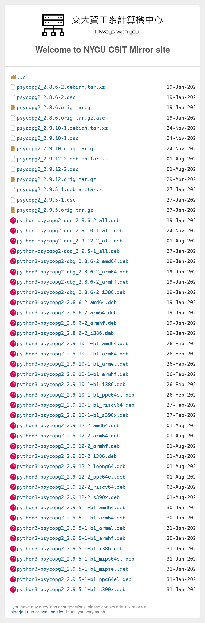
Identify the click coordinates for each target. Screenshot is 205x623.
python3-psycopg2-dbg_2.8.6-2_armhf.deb (72, 282)
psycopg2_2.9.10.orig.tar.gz (56, 149)
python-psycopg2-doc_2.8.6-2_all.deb (68, 220)
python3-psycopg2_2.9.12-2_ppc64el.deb (71, 477)
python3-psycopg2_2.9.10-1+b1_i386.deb (71, 384)
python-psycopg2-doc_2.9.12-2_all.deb (70, 241)
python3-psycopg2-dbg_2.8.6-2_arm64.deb (72, 272)
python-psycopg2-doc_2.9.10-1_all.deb (70, 231)
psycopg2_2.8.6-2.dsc (46, 97)
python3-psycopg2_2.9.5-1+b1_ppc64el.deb (74, 579)
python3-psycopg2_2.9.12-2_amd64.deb (68, 425)
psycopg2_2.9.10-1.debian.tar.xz (62, 128)
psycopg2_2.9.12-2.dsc (47, 169)
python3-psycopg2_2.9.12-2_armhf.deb (68, 446)
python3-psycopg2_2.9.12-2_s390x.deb (68, 497)
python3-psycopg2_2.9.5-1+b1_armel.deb (71, 528)
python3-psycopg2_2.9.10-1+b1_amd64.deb (72, 343)
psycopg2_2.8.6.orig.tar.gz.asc (61, 118)
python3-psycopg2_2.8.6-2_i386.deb (65, 333)
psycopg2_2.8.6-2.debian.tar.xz (61, 87)
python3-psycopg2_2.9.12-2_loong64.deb (71, 466)
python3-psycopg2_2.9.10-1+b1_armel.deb (72, 364)
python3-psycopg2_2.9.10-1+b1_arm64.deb (72, 354)
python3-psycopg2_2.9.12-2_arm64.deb (68, 436)
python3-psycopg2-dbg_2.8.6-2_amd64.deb (72, 261)
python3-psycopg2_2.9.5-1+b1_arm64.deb (71, 518)
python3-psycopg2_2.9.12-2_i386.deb (67, 456)
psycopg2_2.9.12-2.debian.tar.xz (62, 159)
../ (21, 77)
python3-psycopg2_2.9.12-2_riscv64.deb (71, 487)
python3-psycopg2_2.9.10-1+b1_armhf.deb (72, 374)
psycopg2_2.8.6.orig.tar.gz (55, 107)
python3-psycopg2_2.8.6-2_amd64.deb (67, 302)
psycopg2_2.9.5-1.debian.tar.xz (61, 189)
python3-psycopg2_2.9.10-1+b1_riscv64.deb (75, 405)
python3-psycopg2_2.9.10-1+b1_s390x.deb (72, 415)
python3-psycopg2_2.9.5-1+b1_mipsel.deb (72, 569)
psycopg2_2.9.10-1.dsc (47, 138)
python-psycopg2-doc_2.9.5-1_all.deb (68, 251)
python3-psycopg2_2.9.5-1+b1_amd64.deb (71, 507)
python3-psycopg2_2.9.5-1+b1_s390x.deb (71, 589)
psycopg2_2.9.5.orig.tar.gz (55, 210)
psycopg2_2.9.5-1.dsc (46, 200)
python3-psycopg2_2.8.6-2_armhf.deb (67, 323)
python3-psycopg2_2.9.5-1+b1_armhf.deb (71, 538)
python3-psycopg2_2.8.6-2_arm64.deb (67, 312)
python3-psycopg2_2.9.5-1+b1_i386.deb (70, 549)
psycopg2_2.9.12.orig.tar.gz (56, 179)
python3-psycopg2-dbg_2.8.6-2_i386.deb (71, 292)
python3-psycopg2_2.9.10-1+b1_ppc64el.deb (75, 395)
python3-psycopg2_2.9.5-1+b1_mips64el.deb (75, 559)
